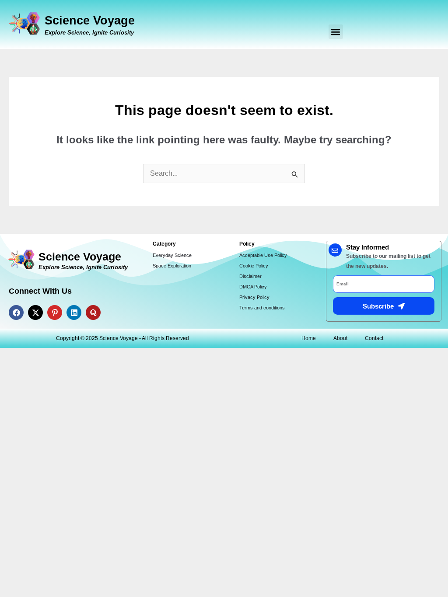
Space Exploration (172, 265)
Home (308, 338)
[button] (336, 31)
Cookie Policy (253, 265)
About (340, 338)
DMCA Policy (253, 286)
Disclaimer (250, 276)
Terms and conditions (262, 307)
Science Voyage (90, 20)
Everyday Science (172, 255)
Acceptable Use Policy (263, 255)
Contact (374, 338)
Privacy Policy (254, 297)
